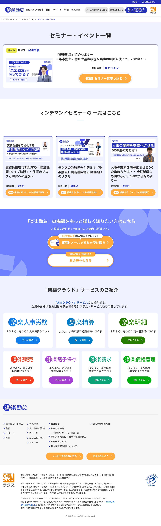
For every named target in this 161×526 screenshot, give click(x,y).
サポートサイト (58, 441)
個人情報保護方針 (101, 424)
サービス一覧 (57, 428)
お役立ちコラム (36, 438)
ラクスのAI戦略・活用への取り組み (68, 437)
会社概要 (55, 424)
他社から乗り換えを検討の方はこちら (136, 10)
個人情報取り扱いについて (64, 446)
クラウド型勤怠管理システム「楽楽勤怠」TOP (16, 19)
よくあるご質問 (148, 2)
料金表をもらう (116, 10)
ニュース (33, 433)
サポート (57, 9)
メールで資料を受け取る (96, 10)
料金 (66, 9)
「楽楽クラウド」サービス (71, 303)
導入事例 (75, 9)
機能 (48, 9)
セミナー (135, 2)
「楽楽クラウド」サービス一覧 (65, 433)
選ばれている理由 (35, 9)
